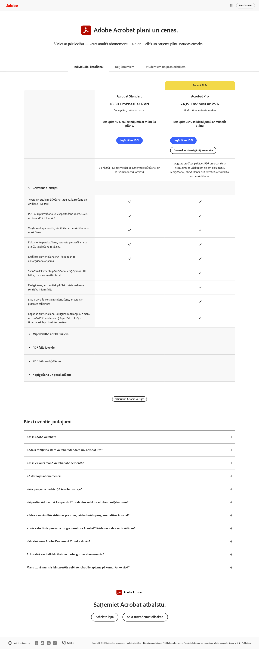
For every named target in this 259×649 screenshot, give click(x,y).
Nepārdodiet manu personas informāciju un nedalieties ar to (210, 643)
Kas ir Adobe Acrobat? (41, 437)
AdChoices (246, 643)
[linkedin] (55, 643)
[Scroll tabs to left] (3, 66)
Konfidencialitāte (133, 643)
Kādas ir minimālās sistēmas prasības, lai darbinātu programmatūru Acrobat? (78, 515)
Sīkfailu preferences (173, 643)
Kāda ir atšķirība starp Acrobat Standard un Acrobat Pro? (65, 450)
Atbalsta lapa (105, 617)
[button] (232, 5)
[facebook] (36, 643)
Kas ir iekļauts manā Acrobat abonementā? (55, 463)
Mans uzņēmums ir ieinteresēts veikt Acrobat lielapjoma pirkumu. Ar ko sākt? (78, 567)
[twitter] (49, 643)
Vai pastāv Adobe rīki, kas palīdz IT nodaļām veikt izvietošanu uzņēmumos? (77, 502)
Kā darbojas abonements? (44, 476)
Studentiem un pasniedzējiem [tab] (166, 67)
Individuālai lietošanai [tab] (88, 67)
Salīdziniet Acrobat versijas (129, 399)
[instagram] (42, 643)
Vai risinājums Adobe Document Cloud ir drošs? (58, 541)
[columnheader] (59, 188)
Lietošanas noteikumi (152, 643)
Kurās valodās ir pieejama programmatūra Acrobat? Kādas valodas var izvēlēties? (81, 528)
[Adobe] (12, 5)
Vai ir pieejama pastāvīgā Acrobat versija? (54, 489)
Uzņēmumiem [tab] (124, 67)
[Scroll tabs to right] (256, 66)
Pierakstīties (245, 5)
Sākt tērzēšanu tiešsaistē (145, 617)
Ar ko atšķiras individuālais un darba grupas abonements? (65, 554)
